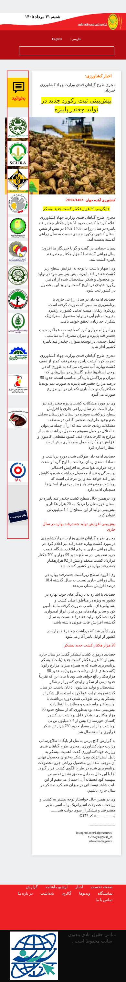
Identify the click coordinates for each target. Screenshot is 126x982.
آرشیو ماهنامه (57, 887)
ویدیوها (84, 893)
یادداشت (47, 893)
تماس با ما (104, 900)
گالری (66, 893)
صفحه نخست (101, 887)
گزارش (32, 887)
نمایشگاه (105, 893)
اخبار (79, 887)
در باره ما (25, 893)
